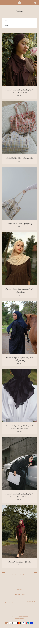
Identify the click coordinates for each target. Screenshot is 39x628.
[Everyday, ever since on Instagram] (19, 611)
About (14, 587)
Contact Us (22, 587)
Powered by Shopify (19, 618)
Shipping (30, 587)
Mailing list (19, 595)
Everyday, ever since (23, 616)
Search (8, 587)
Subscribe (30, 601)
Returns (19, 589)
